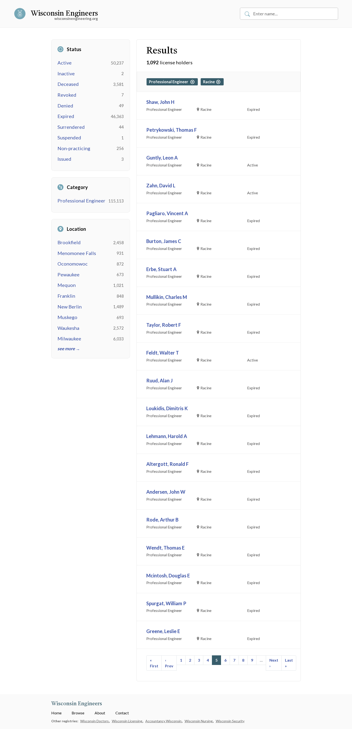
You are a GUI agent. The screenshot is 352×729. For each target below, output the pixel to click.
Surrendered (71, 127)
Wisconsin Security (230, 721)
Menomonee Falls (76, 253)
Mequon (66, 285)
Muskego (67, 317)
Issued (64, 159)
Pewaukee (68, 274)
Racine (209, 81)
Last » (289, 663)
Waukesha (68, 328)
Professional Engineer (81, 200)
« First (154, 663)
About (100, 713)
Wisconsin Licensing (127, 721)
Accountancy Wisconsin (163, 721)
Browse (78, 713)
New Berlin (69, 306)
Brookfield (69, 242)
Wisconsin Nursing (199, 721)
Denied (65, 105)
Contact (122, 713)
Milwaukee (69, 338)
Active (64, 62)
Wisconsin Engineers (64, 13)
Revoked (66, 95)
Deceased (68, 84)
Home (56, 713)
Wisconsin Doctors (94, 721)
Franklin (66, 296)
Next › (273, 663)
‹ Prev (169, 663)
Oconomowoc (72, 264)
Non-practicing (73, 148)
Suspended (69, 137)
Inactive (66, 73)
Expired (65, 116)
